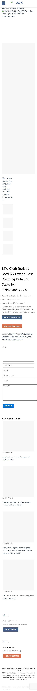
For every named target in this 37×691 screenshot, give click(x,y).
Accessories (11, 8)
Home (4, 8)
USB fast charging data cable (12, 339)
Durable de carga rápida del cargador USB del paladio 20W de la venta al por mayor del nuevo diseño (17, 550)
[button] (3, 3)
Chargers (20, 8)
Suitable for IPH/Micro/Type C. (21, 337)
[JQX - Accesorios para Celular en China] (18, 3)
